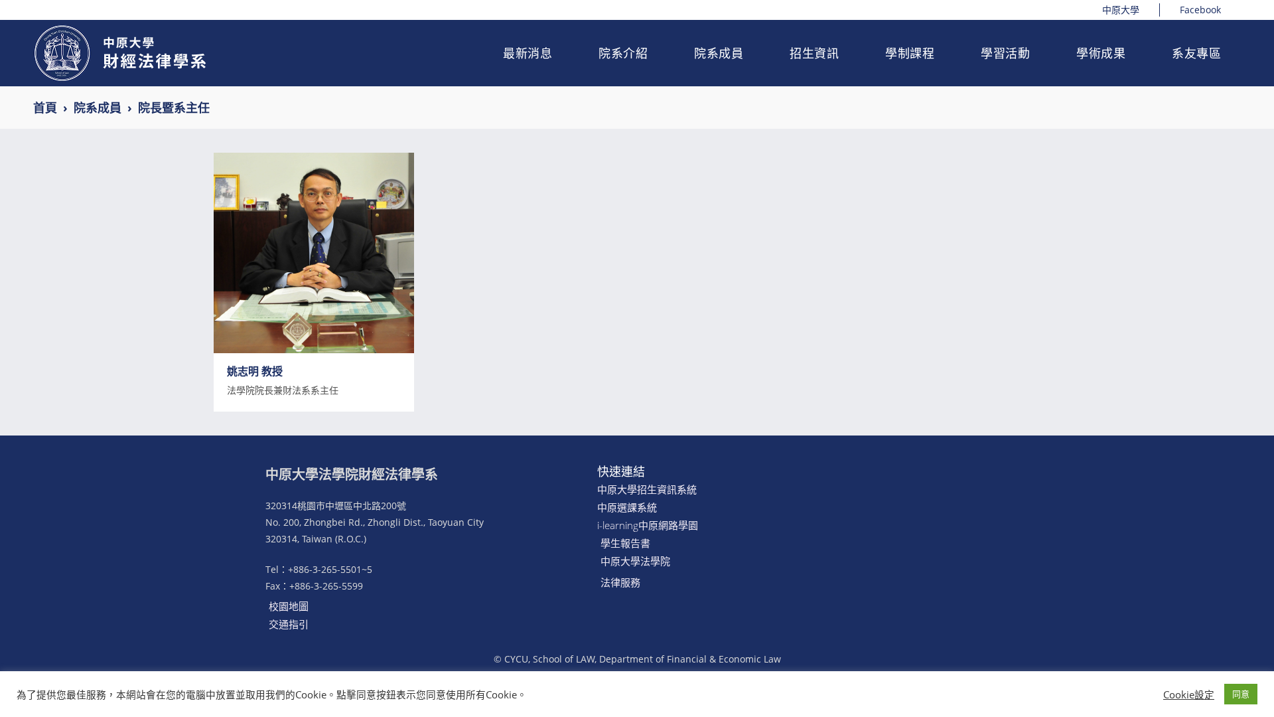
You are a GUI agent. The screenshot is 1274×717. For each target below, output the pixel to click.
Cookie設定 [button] (1188, 694)
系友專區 (1196, 53)
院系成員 (718, 53)
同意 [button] (1240, 694)
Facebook (1200, 9)
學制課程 (909, 53)
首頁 (45, 108)
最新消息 (527, 53)
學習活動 (1005, 53)
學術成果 (1100, 53)
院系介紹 (623, 53)
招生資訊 (814, 53)
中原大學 (1120, 9)
